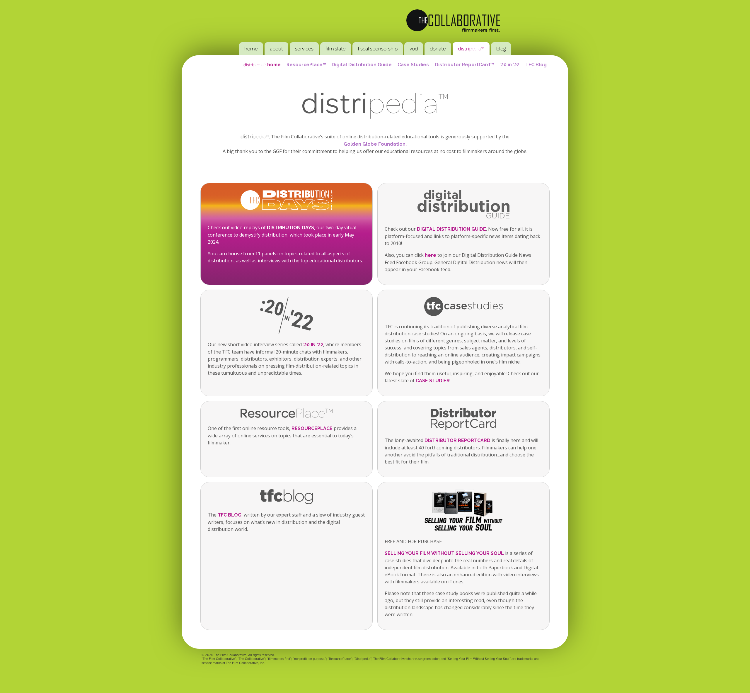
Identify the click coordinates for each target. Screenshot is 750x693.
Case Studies (413, 64)
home (251, 48)
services (304, 48)
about (276, 48)
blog (501, 48)
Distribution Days (290, 227)
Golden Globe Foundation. (375, 144)
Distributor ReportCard (457, 440)
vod (414, 48)
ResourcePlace (306, 64)
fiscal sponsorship (378, 48)
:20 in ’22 (509, 64)
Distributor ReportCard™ (464, 64)
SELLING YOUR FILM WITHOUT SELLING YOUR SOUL (444, 553)
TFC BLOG (229, 515)
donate (438, 48)
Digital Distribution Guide (362, 64)
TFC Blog (536, 64)
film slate (335, 48)
